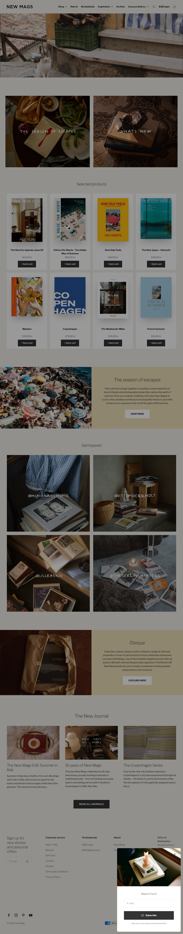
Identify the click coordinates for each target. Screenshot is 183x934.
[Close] (174, 854)
